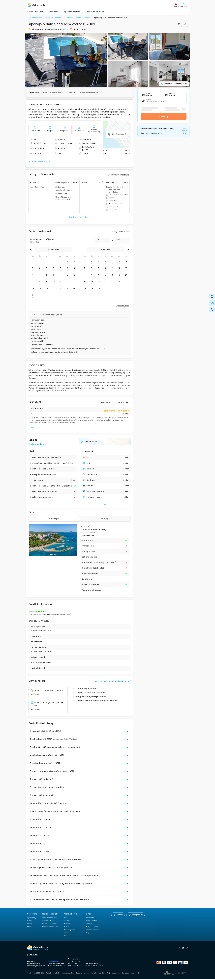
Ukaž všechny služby (37, 161)
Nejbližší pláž (54, 518)
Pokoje (29, 924)
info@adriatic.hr (54, 961)
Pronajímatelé (137, 915)
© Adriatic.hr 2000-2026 (36, 973)
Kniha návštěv (91, 921)
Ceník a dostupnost (53, 92)
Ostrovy (66, 927)
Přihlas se (144, 133)
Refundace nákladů (49, 924)
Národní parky (69, 930)
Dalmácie (67, 924)
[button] (66, 60)
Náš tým (89, 924)
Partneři (120, 915)
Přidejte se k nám (92, 927)
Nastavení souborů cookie (131, 973)
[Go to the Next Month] (128, 249)
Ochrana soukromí (82, 973)
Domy (29, 921)
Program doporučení (50, 927)
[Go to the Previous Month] (31, 249)
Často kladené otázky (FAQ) (100, 973)
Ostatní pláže (106, 518)
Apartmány (31, 918)
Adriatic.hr (90, 918)
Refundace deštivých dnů (52, 315)
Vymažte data (122, 305)
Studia (29, 927)
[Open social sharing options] (185, 24)
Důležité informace (88, 92)
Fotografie (33, 92)
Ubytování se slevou (49, 918)
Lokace (71, 92)
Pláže (65, 936)
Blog (87, 933)
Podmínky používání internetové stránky (60, 973)
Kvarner (66, 921)
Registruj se (156, 133)
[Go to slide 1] (51, 554)
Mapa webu (116, 973)
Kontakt (34, 954)
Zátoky (66, 933)
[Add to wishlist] (179, 24)
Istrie (65, 918)
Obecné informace (93, 930)
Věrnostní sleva (48, 921)
